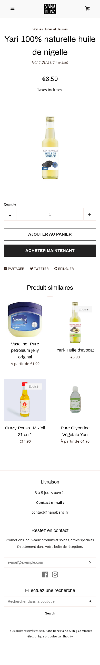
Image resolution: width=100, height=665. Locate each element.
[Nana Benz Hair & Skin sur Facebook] (45, 575)
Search (50, 613)
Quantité (10, 204)
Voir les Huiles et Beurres (50, 29)
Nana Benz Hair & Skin (50, 62)
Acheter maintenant (50, 250)
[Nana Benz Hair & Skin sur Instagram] (55, 575)
